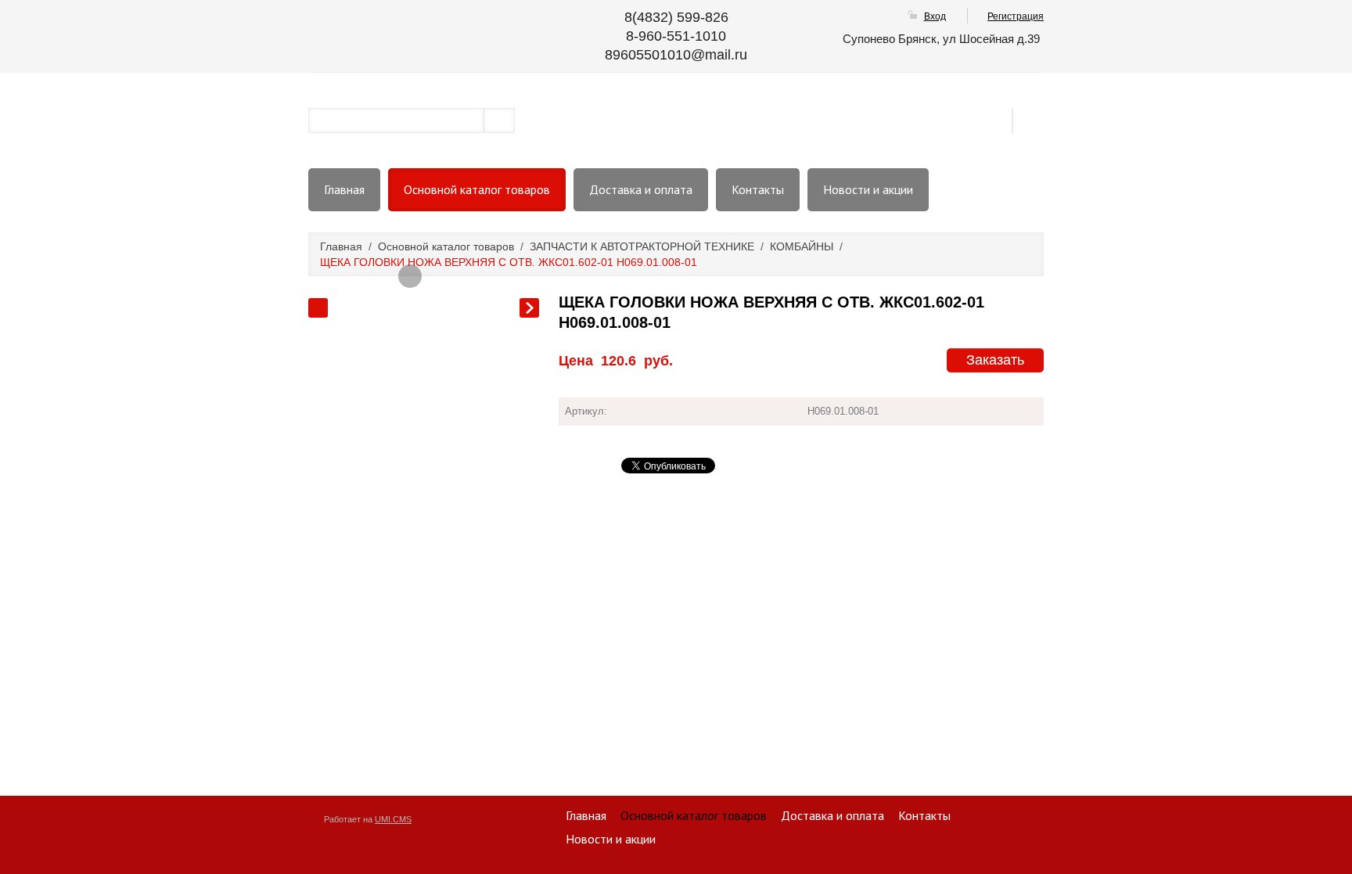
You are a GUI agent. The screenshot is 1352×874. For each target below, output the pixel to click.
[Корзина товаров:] (1033, 119)
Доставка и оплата (640, 189)
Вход (935, 16)
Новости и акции (868, 189)
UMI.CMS (393, 819)
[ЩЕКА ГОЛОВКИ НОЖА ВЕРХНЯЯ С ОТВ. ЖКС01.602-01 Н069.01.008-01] (410, 276)
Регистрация (1015, 16)
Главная (344, 189)
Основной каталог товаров (477, 189)
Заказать (995, 360)
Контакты (758, 189)
